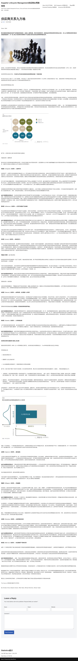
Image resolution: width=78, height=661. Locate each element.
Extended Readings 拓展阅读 (50, 7)
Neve (2, 659)
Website (53, 607)
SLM (4, 22)
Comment (7, 613)
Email (29, 607)
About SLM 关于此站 (47, 5)
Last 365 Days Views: (6, 653)
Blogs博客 (72, 5)
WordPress (13, 659)
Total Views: (4, 656)
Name (5, 607)
